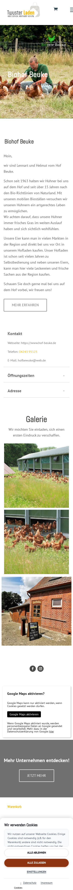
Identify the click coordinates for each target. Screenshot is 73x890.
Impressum (47, 882)
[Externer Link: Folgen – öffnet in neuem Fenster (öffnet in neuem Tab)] (33, 669)
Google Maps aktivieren (24, 714)
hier (51, 731)
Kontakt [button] (15, 333)
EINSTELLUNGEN (36, 872)
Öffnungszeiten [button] (21, 375)
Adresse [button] (14, 390)
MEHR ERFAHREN (25, 305)
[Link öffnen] (23, 15)
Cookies (18, 887)
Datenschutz (29, 882)
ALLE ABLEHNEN (36, 852)
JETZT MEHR (36, 775)
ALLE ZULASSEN (36, 862)
